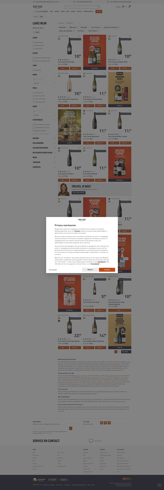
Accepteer (107, 269)
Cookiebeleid (101, 262)
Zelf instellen (53, 269)
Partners (77, 231)
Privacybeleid (95, 264)
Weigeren (90, 269)
